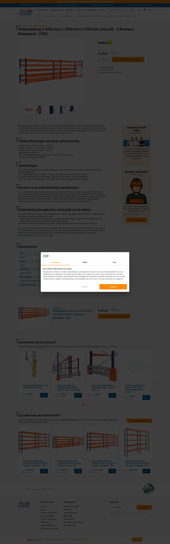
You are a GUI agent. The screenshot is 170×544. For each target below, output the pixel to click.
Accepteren (113, 287)
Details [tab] (85, 262)
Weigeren (84, 287)
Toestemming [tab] (55, 262)
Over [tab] (114, 262)
